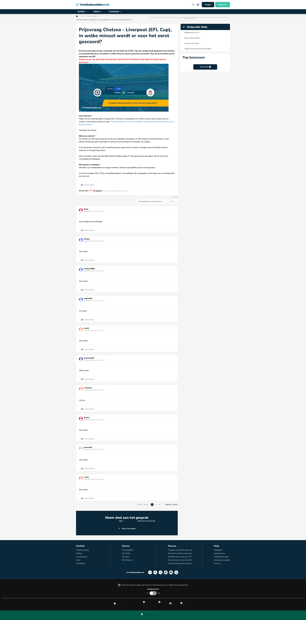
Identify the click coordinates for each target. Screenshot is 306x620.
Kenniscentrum (219, 553)
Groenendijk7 (89, 358)
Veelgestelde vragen (221, 557)
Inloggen (208, 4)
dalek (86, 209)
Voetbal (80, 11)
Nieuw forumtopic (129, 528)
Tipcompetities (127, 550)
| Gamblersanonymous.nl (160, 585)
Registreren (222, 4)
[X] (150, 572)
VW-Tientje (126, 553)
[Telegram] (166, 572)
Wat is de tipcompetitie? (192, 38)
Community (114, 11)
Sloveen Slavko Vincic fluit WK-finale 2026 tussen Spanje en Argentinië (181, 560)
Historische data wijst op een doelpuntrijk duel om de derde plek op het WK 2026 (181, 563)
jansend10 (88, 447)
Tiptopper (125, 557)
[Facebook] (156, 572)
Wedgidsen (218, 550)
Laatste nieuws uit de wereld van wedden (197, 49)
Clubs (78, 560)
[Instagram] (161, 572)
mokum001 (88, 298)
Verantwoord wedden (222, 560)
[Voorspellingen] (177, 572)
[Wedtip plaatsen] (193, 4)
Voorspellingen (81, 557)
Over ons (217, 563)
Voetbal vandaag (82, 550)
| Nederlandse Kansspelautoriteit (178, 585)
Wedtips (79, 553)
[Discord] (171, 572)
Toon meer (204, 67)
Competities (80, 563)
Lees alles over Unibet (191, 43)
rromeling (88, 388)
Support (99, 191)
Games (96, 11)
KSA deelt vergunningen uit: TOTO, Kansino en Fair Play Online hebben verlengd (181, 557)
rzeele (86, 477)
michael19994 (89, 269)
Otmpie (87, 239)
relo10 (86, 328)
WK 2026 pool (127, 560)
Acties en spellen (92, 16)
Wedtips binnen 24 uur (191, 32)
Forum (82, 16)
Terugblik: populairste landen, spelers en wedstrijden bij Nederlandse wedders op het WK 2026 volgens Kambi (181, 550)
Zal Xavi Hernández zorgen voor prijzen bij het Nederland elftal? (181, 553)
